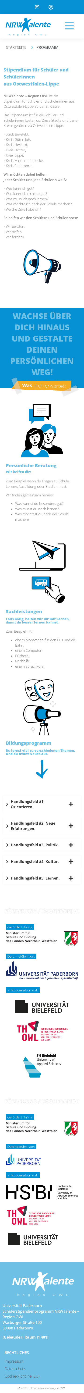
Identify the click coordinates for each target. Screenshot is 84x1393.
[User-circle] (51, 7)
